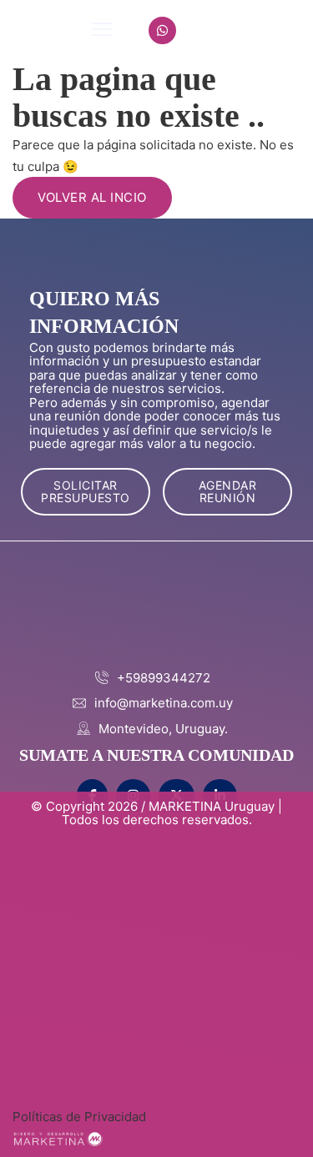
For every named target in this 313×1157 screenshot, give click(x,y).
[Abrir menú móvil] (102, 29)
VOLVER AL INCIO (92, 197)
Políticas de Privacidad (79, 1116)
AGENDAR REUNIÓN (228, 491)
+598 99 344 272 (243, 31)
